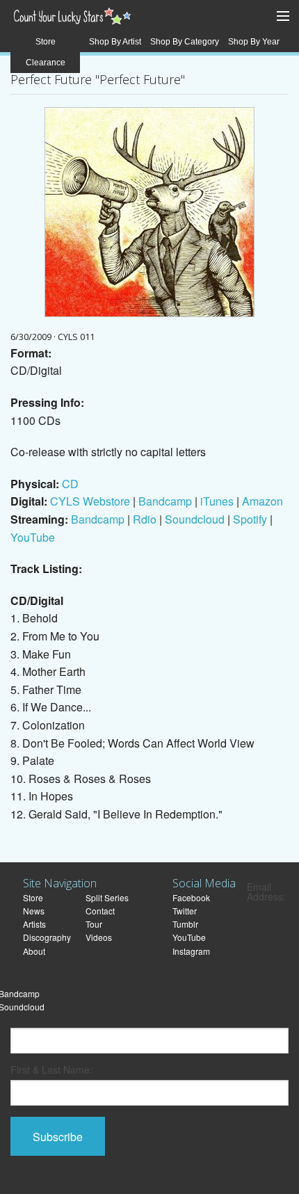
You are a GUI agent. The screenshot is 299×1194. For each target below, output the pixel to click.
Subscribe (58, 1137)
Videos (99, 937)
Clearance (45, 62)
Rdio (144, 519)
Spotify (250, 519)
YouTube (32, 537)
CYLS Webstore (90, 501)
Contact (100, 911)
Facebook (191, 897)
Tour (94, 924)
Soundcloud (195, 519)
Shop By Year (254, 42)
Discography (47, 937)
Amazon (262, 501)
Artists (34, 924)
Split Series (107, 897)
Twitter (184, 911)
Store (45, 42)
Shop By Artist (115, 42)
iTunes (217, 501)
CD (70, 484)
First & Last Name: (51, 1069)
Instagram (191, 951)
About (34, 951)
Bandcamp (165, 501)
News (34, 911)
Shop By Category (184, 42)
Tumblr (185, 924)
